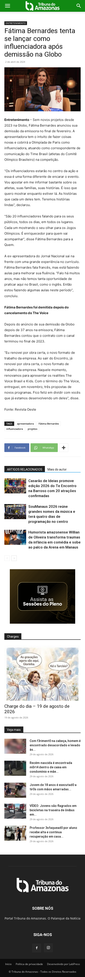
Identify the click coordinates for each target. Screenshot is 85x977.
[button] (7, 6)
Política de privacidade (29, 964)
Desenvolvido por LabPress (63, 964)
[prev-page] (7, 558)
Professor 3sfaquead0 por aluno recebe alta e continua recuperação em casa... (53, 832)
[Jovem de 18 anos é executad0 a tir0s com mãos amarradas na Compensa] (15, 790)
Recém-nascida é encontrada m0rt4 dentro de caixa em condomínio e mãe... (51, 767)
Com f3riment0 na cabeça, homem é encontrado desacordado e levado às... (55, 745)
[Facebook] (36, 948)
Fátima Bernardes (49, 423)
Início (8, 964)
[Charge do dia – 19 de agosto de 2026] (42, 673)
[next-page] (14, 558)
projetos (32, 428)
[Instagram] (48, 947)
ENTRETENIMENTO (16, 23)
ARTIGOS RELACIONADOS (24, 469)
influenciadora (14, 428)
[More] (63, 447)
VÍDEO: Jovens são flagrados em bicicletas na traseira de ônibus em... (53, 810)
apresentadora (25, 423)
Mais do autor (57, 469)
